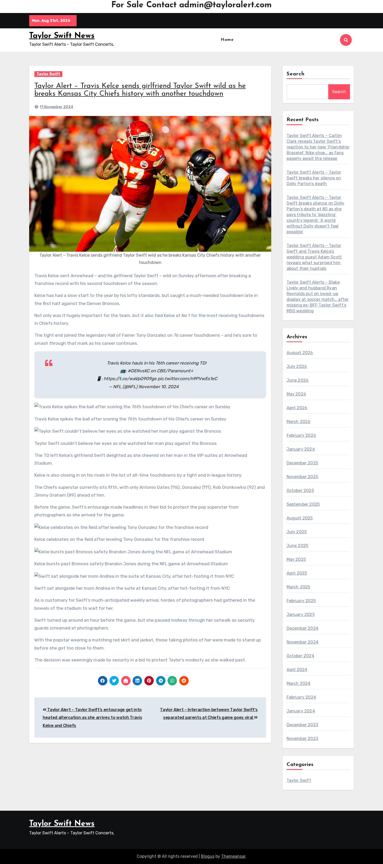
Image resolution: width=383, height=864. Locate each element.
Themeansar (233, 856)
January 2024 (301, 711)
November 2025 (302, 476)
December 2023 (302, 724)
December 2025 (302, 462)
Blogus (207, 856)
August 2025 (300, 518)
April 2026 (297, 407)
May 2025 (296, 559)
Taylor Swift (48, 74)
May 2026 (296, 394)
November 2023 (302, 738)
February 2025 (301, 600)
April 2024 (297, 669)
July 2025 (297, 531)
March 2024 (299, 683)
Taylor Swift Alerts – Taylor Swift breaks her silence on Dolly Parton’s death (314, 178)
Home (227, 40)
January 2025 (301, 614)
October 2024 (300, 655)
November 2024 (303, 642)
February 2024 (301, 697)
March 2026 (299, 421)
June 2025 (297, 545)
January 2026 (301, 449)
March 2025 (298, 586)
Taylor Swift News (62, 36)
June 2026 (298, 380)
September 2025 (303, 504)
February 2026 (301, 435)
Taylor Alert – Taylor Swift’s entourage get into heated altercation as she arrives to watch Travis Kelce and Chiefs (92, 717)
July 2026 (297, 366)
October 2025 (300, 490)
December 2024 (303, 628)
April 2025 (297, 573)
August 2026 (300, 352)
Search (296, 74)
